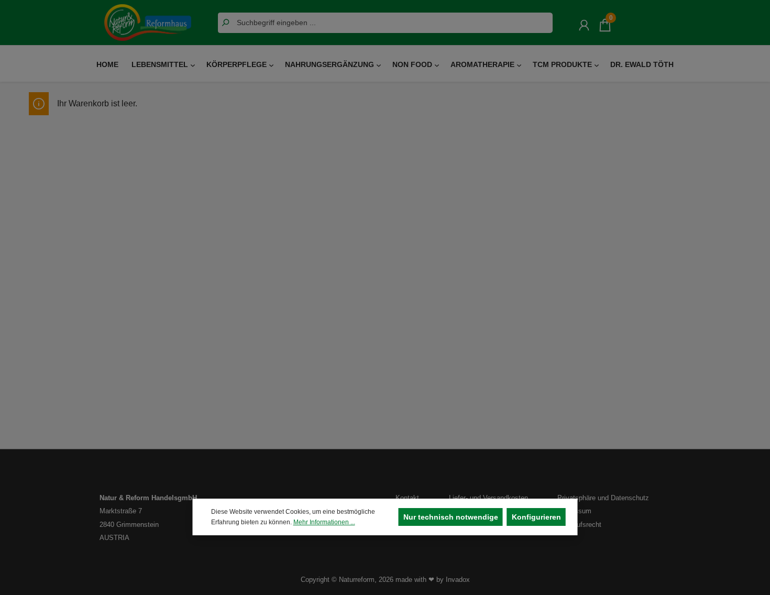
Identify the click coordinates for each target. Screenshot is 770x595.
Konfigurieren (536, 517)
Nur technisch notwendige (450, 517)
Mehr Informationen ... (324, 522)
